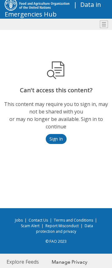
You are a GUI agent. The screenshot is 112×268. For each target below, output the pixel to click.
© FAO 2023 (56, 241)
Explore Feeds (23, 261)
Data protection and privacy (64, 228)
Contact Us (38, 220)
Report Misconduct (62, 225)
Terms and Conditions (73, 220)
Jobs (19, 220)
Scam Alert (30, 225)
